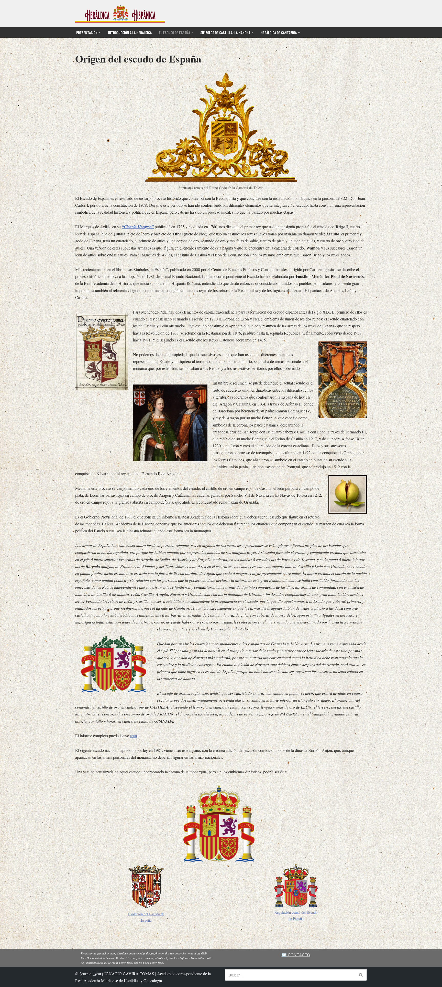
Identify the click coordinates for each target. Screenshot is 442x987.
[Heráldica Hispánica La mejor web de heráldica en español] (120, 14)
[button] (100, 33)
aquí (133, 735)
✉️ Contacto (296, 954)
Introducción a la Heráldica (130, 32)
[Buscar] (361, 975)
